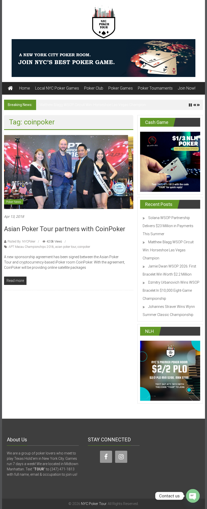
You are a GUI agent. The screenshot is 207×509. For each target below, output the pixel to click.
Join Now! (186, 88)
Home (24, 88)
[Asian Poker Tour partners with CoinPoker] (68, 172)
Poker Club (93, 88)
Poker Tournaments (155, 88)
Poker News (13, 202)
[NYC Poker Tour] (10, 88)
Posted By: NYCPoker (21, 241)
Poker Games (120, 88)
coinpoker (83, 247)
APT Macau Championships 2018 (31, 247)
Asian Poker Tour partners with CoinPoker (64, 229)
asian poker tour (65, 247)
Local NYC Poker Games (57, 88)
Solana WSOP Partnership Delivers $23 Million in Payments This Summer (168, 226)
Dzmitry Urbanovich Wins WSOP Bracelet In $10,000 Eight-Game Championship (171, 290)
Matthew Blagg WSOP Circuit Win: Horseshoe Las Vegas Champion (92, 105)
